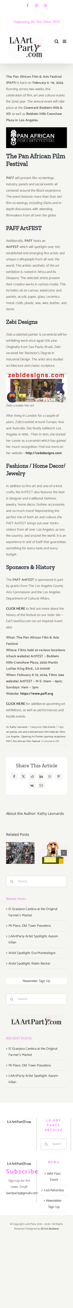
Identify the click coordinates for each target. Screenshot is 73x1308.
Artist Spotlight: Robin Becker (29, 963)
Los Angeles (13, 737)
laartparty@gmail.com (22, 1193)
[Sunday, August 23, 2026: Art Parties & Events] (20, 853)
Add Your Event (54, 1177)
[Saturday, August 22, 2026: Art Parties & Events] (53, 853)
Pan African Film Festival (26, 741)
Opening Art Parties (32, 737)
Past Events (49, 727)
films (62, 732)
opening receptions (54, 737)
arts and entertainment (30, 732)
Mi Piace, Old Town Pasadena (30, 926)
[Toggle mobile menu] (65, 41)
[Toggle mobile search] (57, 41)
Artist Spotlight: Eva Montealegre (32, 953)
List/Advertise (54, 1190)
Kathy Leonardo (19, 727)
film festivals (51, 732)
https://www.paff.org (36, 694)
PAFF (9, 741)
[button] (9, 853)
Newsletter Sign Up (36, 981)
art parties (11, 732)
